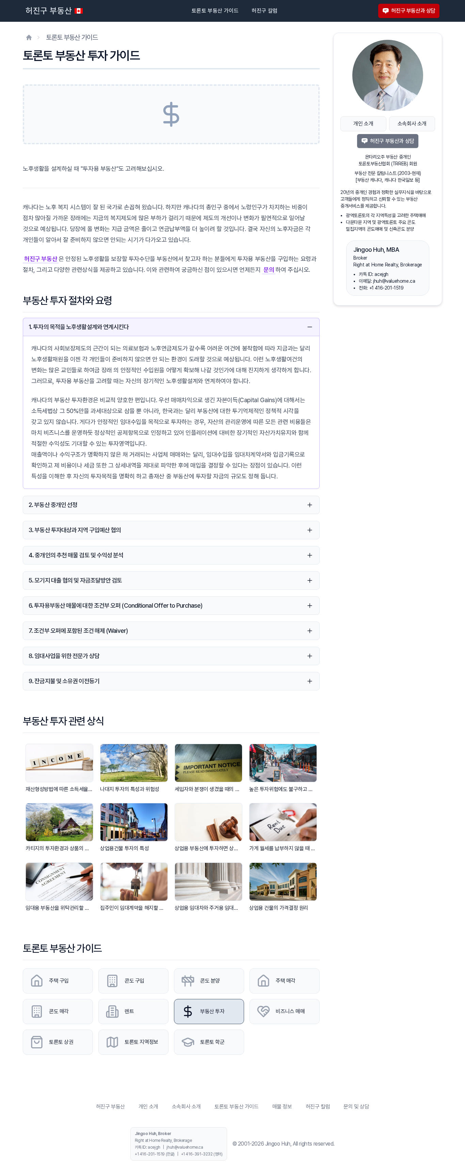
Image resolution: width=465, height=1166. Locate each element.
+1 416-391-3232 (197, 1154)
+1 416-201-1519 (386, 288)
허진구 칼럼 (264, 10)
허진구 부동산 (49, 11)
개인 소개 (363, 123)
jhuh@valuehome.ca (394, 281)
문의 (268, 269)
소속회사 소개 (412, 123)
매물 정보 (282, 1106)
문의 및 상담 (356, 1106)
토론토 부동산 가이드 (215, 10)
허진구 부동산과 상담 (413, 10)
